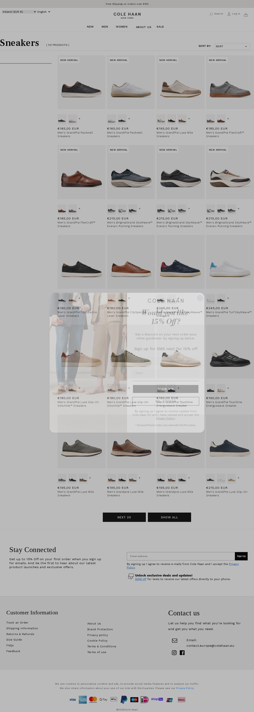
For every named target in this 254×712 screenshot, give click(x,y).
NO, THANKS (165, 394)
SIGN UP (166, 382)
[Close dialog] (200, 291)
